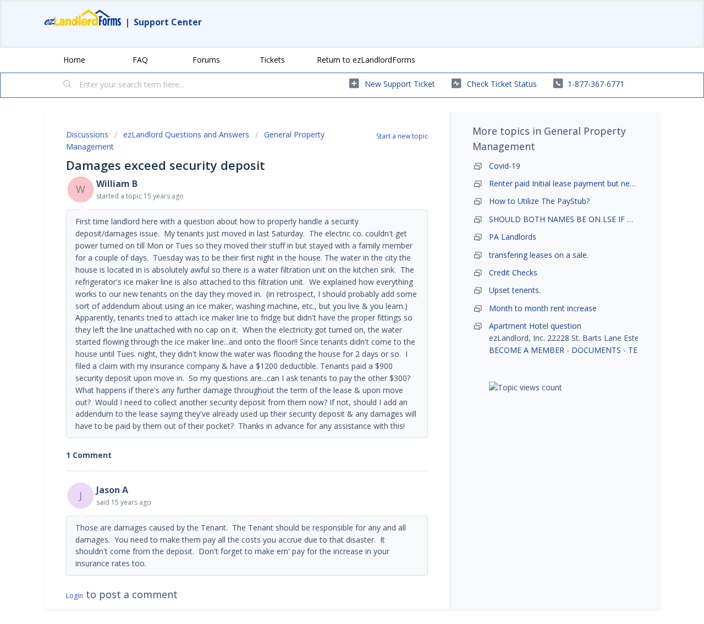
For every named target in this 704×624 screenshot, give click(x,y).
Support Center (168, 22)
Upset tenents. (515, 290)
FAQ (140, 59)
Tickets (272, 59)
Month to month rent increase (543, 308)
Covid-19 (504, 166)
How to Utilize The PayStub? (539, 201)
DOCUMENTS (596, 350)
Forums (206, 59)
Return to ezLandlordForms (366, 59)
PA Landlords (512, 236)
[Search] (68, 85)
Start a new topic (402, 136)
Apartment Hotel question (535, 326)
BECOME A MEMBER (526, 350)
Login (74, 595)
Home (74, 59)
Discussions (87, 134)
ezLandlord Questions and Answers (186, 134)
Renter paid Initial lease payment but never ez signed (582, 183)
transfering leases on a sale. (538, 255)
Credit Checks (513, 272)
